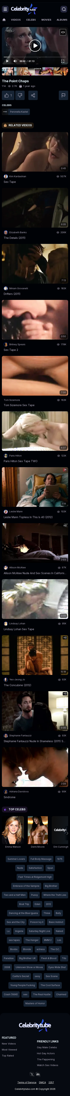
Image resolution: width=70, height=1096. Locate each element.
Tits (64, 958)
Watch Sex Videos (47, 1065)
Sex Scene (52, 976)
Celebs (31, 19)
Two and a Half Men (15, 895)
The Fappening (46, 1059)
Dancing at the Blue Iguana (23, 913)
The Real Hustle (42, 994)
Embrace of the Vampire (26, 886)
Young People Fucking (22, 985)
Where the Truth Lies (54, 895)
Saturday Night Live (39, 931)
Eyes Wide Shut (57, 967)
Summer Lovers (16, 859)
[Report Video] (63, 95)
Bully (58, 913)
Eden (37, 904)
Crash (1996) (11, 994)
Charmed (61, 994)
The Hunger (31, 940)
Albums (62, 19)
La (8, 931)
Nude (20, 868)
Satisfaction (35, 868)
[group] (13, 833)
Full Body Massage (41, 859)
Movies (46, 19)
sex (25, 994)
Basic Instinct (56, 922)
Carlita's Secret (21, 976)
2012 (48, 904)
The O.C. (55, 949)
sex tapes (14, 940)
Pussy (34, 895)
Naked (59, 931)
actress (41, 949)
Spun (50, 868)
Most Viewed (9, 1049)
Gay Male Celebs (47, 1047)
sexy (37, 976)
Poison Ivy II (36, 922)
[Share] (33, 95)
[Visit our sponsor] (35, 71)
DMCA (42, 1082)
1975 (59, 859)
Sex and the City (16, 922)
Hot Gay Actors (46, 1053)
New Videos (9, 1043)
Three (46, 913)
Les (59, 940)
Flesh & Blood (48, 958)
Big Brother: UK (27, 958)
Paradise (9, 958)
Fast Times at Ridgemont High (35, 877)
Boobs (14, 949)
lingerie (19, 931)
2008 (7, 967)
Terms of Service (26, 1082)
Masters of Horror (35, 1003)
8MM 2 (48, 940)
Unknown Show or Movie (29, 967)
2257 (51, 1082)
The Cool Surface (50, 985)
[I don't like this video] (20, 95)
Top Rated (8, 1055)
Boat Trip (24, 904)
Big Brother (51, 886)
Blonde (27, 949)
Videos (16, 19)
